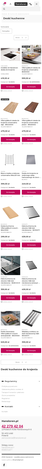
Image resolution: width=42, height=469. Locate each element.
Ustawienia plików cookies (12, 389)
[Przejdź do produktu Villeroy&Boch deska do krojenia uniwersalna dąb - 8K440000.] (10, 107)
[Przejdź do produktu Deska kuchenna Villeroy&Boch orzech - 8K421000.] (10, 212)
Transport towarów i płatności (13, 392)
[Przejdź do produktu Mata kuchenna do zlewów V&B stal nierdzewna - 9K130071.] (31, 212)
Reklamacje (6, 401)
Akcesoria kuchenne (23, 14)
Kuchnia (12, 14)
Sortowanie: (5, 27)
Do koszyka (10, 86)
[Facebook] (4, 465)
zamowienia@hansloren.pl (14, 438)
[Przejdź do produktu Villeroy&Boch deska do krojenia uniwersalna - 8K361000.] (31, 54)
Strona (17, 37)
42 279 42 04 (12, 426)
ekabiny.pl (6, 449)
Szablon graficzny (12, 460)
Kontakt (5, 412)
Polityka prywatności (9, 386)
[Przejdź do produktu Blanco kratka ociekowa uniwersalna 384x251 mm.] (10, 160)
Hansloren (5, 14)
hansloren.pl (7, 447)
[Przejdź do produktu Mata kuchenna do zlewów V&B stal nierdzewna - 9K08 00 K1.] (10, 265)
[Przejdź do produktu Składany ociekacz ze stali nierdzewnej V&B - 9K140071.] (31, 318)
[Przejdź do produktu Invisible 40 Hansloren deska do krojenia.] (10, 54)
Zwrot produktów (8, 395)
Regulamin (6, 398)
